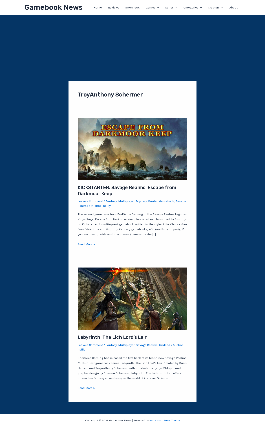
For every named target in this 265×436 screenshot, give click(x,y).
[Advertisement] (132, 42)
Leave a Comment (90, 201)
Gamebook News (53, 7)
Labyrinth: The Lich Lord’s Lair (112, 337)
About (233, 7)
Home (98, 7)
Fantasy (111, 201)
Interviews (132, 7)
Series (169, 7)
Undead (164, 345)
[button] (157, 7)
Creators (214, 7)
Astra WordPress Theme (164, 420)
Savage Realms (147, 345)
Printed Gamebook (161, 201)
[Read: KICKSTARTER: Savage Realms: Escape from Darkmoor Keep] (132, 148)
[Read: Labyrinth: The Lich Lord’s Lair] (132, 298)
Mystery (141, 201)
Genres (150, 7)
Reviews (113, 7)
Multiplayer (126, 201)
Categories (191, 7)
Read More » (86, 244)
